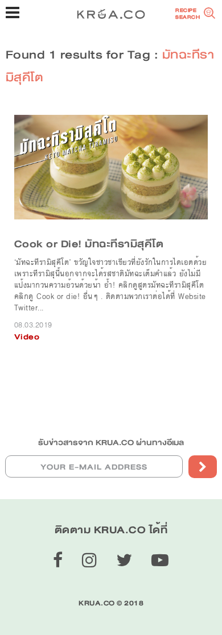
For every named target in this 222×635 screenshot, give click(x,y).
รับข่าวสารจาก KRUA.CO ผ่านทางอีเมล (111, 442)
